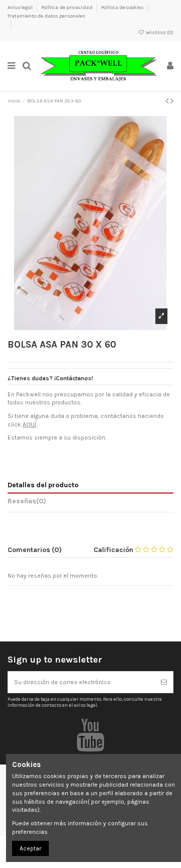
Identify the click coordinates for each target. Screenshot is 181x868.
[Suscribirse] (164, 682)
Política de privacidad (67, 8)
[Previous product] (167, 100)
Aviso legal (21, 8)
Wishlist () (159, 33)
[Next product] (171, 100)
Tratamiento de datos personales (46, 16)
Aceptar (30, 848)
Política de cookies (123, 8)
